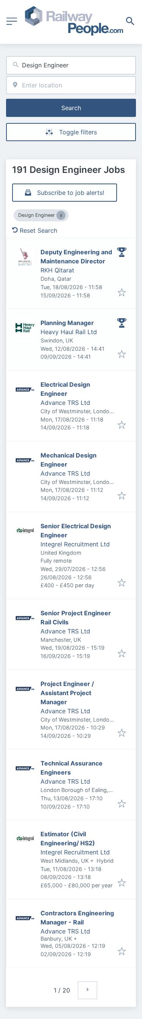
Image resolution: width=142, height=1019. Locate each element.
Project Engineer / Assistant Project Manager (67, 693)
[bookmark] (121, 293)
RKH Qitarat (57, 270)
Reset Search (38, 230)
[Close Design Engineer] (61, 215)
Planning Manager (67, 323)
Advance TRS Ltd (65, 402)
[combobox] (71, 65)
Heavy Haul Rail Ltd (69, 332)
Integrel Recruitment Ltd (75, 544)
